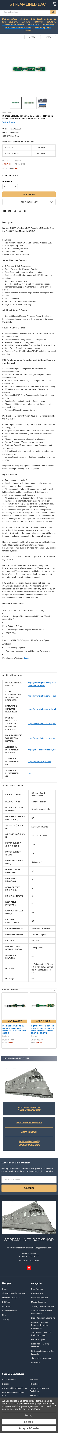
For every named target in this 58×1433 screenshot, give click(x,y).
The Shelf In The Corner (41, 1358)
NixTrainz (34, 1380)
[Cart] (54, 4)
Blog (4, 1315)
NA (29, 773)
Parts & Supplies (38, 1339)
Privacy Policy (33, 1409)
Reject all (29, 1421)
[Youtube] (29, 1268)
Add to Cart (15, 1021)
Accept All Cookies (29, 1428)
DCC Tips (6, 1302)
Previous (52, 989)
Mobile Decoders (38, 1302)
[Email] (9, 211)
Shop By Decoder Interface (13, 1293)
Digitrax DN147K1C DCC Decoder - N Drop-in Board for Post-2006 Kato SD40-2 (14, 1029)
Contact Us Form (9, 1311)
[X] (20, 211)
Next (54, 989)
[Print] (15, 211)
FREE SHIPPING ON (29, 1141)
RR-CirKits (34, 1384)
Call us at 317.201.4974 (29, 1261)
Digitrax (26, 658)
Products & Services (10, 1298)
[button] (29, 1083)
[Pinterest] (25, 211)
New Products (37, 1289)
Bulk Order (35, 1363)
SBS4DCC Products (39, 1298)
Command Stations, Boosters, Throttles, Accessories (39, 1325)
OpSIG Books (37, 1293)
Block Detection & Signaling (43, 1318)
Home (4, 1289)
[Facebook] (4, 211)
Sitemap (5, 1319)
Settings (29, 1415)
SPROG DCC (35, 1395)
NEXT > (48, 37)
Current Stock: (11, 176)
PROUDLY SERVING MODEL (29, 1107)
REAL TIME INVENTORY (29, 1122)
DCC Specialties (9, 1380)
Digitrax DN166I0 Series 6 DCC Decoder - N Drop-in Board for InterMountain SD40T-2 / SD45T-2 (42, 1029)
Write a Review (8, 122)
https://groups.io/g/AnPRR (39, 761)
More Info (6, 1306)
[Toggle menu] (4, 4)
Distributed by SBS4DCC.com (14, 1388)
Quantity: (7, 181)
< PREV (32, 37)
